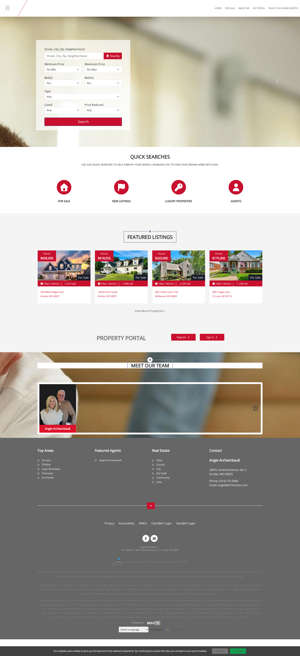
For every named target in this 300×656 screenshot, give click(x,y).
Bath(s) (89, 78)
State (159, 460)
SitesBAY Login (185, 523)
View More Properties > (150, 311)
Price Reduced (94, 105)
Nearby (114, 56)
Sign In (210, 337)
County (160, 464)
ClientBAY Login (161, 523)
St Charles (48, 477)
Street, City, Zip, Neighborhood (64, 49)
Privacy (109, 523)
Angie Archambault (110, 460)
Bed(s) (48, 78)
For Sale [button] (230, 8)
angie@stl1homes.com (233, 485)
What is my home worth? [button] (283, 8)
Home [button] (218, 8)
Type (47, 91)
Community (163, 477)
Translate (175, 629)
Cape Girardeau (51, 469)
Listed (48, 105)
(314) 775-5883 (228, 481)
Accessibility (126, 523)
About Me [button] (243, 8)
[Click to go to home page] (9, 8)
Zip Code (161, 473)
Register (182, 337)
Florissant (47, 473)
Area (159, 482)
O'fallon (46, 464)
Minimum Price (54, 64)
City (158, 469)
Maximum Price (95, 64)
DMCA (143, 523)
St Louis (46, 460)
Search (88, 121)
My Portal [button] (259, 8)
